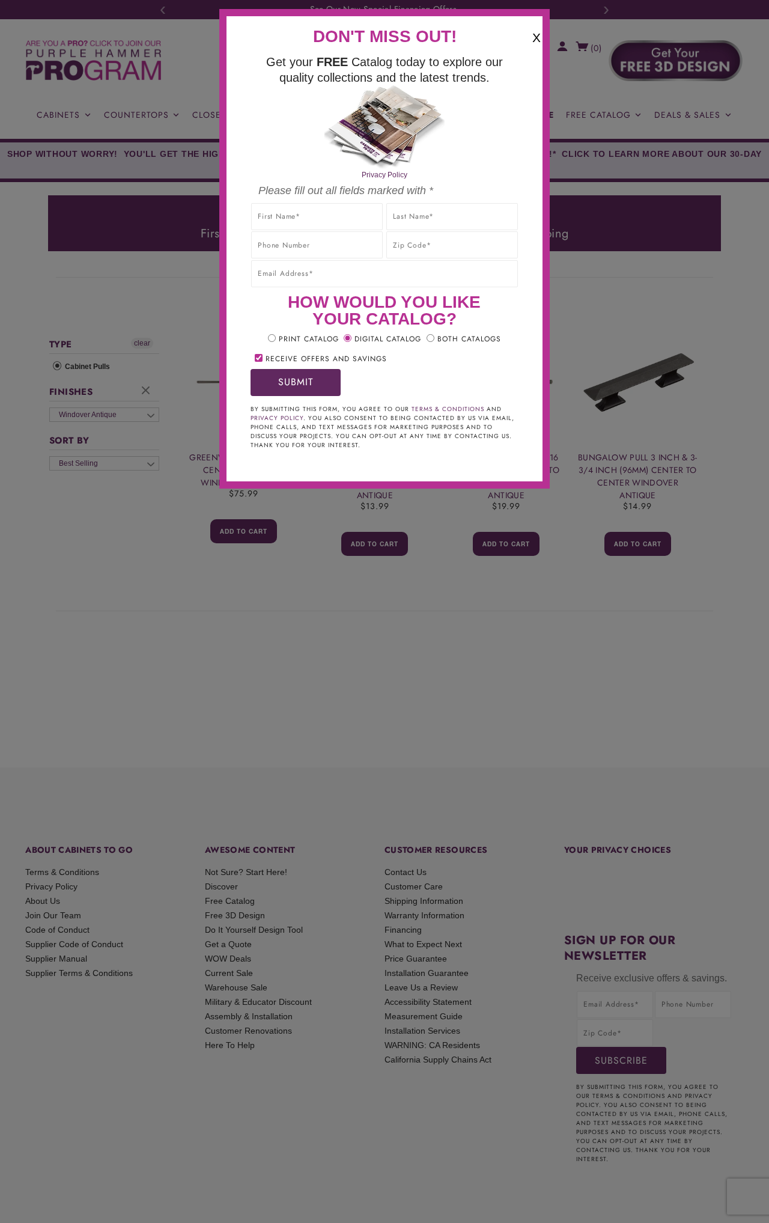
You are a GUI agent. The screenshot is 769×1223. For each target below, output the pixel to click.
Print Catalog (309, 339)
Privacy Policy (384, 175)
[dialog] (384, 611)
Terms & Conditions (448, 408)
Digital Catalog (387, 339)
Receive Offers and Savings (326, 358)
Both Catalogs (469, 339)
